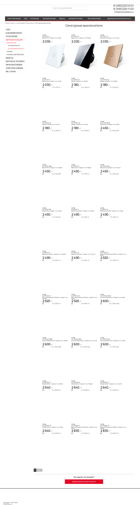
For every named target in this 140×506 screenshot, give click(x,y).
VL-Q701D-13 (104, 381)
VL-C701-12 (75, 35)
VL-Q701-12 (46, 251)
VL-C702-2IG (46, 208)
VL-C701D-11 (75, 78)
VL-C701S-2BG (47, 338)
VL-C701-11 (46, 35)
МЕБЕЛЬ (62, 19)
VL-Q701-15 (104, 208)
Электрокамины (14, 68)
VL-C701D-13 (46, 122)
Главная (7, 23)
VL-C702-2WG (105, 122)
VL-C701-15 (46, 78)
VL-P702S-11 (75, 424)
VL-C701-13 (104, 35)
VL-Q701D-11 (46, 381)
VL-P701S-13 (46, 295)
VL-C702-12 (75, 165)
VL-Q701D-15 (46, 424)
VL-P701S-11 (104, 251)
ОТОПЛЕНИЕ (34, 19)
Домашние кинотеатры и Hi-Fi (119, 19)
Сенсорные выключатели (43, 23)
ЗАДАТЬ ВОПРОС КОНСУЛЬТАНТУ (84, 482)
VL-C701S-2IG (105, 338)
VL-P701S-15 (75, 295)
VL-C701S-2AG (76, 338)
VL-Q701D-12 (75, 381)
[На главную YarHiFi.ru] (16, 8)
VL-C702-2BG (47, 165)
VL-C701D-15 (75, 122)
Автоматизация (21, 23)
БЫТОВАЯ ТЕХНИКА (76, 19)
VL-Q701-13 (75, 251)
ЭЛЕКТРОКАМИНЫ (14, 19)
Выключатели (30, 23)
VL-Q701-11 (75, 208)
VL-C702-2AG (105, 165)
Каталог (13, 23)
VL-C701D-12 (104, 78)
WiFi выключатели (14, 45)
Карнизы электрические (15, 54)
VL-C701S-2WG (105, 295)
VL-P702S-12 (104, 424)
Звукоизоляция (94, 19)
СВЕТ (26, 19)
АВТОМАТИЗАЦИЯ (49, 19)
